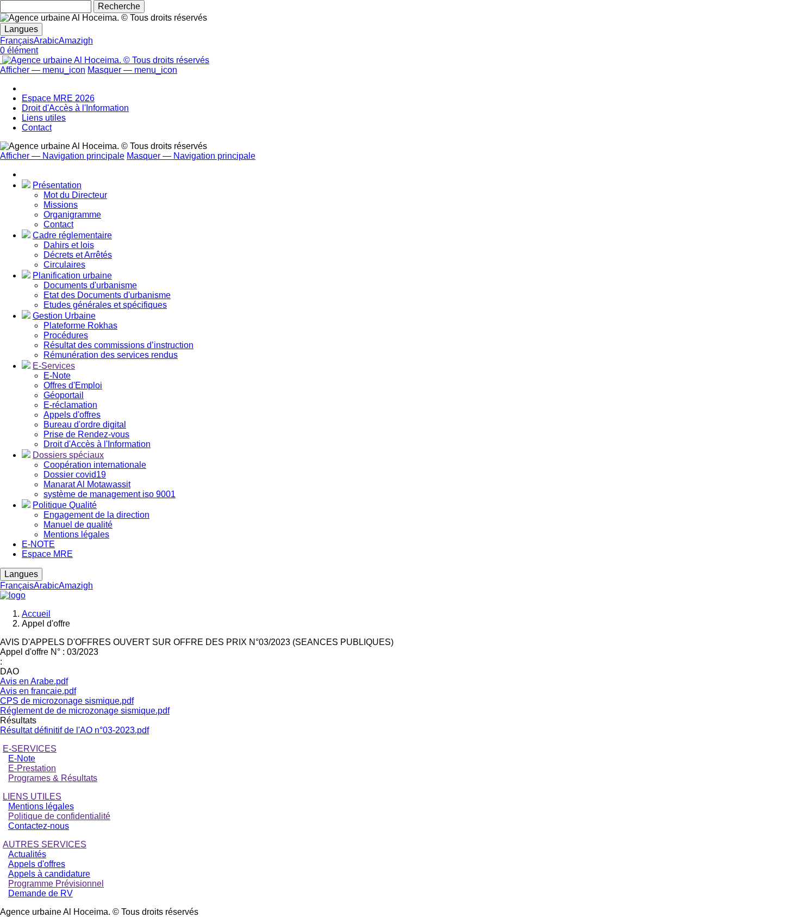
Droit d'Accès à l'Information (75, 108)
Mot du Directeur (75, 195)
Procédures (65, 335)
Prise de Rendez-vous (86, 434)
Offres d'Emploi (72, 385)
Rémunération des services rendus (110, 355)
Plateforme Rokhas (80, 325)
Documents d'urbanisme (90, 285)
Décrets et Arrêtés (77, 254)
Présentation (57, 185)
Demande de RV (40, 893)
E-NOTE (38, 544)
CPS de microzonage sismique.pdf (67, 700)
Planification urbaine (72, 275)
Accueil (36, 613)
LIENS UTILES (32, 796)
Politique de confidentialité (59, 816)
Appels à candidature (49, 873)
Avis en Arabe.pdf (34, 681)
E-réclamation (70, 405)
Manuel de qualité (78, 524)
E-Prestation (32, 768)
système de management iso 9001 (109, 494)
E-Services (54, 365)
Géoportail (63, 395)
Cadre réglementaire (72, 235)
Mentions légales (76, 534)
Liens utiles (44, 117)
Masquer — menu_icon (132, 70)
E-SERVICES (30, 748)
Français (17, 40)
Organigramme (72, 214)
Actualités (27, 854)
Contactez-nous (38, 826)
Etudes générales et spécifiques (105, 304)
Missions (60, 204)
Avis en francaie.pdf (38, 691)
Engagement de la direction (96, 514)
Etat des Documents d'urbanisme (107, 295)
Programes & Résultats (52, 778)
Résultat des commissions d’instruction (118, 345)
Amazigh (76, 40)
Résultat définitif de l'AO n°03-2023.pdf (74, 730)
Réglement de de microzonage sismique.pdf (85, 710)
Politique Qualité (65, 505)
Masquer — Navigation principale (191, 155)
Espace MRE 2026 (58, 98)
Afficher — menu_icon (42, 70)
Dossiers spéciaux (68, 455)
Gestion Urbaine (64, 315)
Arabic (46, 40)
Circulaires (64, 264)
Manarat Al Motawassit (86, 484)
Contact (37, 127)
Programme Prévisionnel (56, 883)
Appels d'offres (72, 414)
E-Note (57, 375)
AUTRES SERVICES (44, 844)
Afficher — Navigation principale (62, 155)
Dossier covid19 (74, 474)
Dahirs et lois (68, 245)
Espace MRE (47, 554)
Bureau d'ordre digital (84, 424)
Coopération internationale (94, 464)
